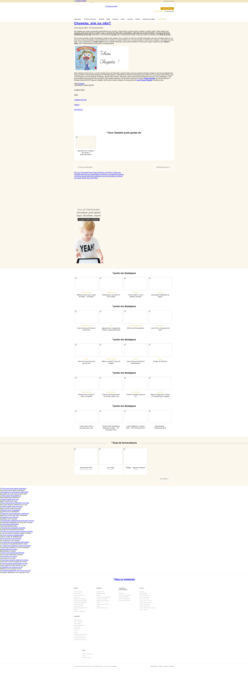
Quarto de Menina (124, 598)
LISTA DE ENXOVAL (90, 19)
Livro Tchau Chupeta (144, 80)
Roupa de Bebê (78, 606)
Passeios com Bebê (111, 292)
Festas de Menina (145, 604)
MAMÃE (101, 19)
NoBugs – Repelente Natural (135, 468)
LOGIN (165, 1)
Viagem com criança (80, 639)
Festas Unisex (144, 609)
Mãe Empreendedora (103, 600)
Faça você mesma (87, 654)
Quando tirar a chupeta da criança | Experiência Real (86, 152)
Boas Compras (78, 591)
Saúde (98, 606)
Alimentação (78, 620)
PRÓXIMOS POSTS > (163, 167)
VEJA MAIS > (164, 478)
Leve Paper (111, 468)
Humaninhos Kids (86, 468)
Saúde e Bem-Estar (80, 637)
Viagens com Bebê (79, 611)
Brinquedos (77, 593)
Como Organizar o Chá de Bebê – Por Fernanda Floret (135, 427)
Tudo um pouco (87, 657)
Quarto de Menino (124, 600)
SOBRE (160, 666)
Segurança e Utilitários (81, 607)
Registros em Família (103, 604)
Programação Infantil (80, 634)
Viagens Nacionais (86, 292)
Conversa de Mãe (102, 599)
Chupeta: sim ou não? (92, 23)
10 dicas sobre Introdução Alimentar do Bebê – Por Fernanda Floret (111, 428)
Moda (76, 632)
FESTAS (137, 19)
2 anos (111, 325)
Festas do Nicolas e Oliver (147, 607)
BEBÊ (108, 19)
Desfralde (77, 627)
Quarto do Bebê (79, 604)
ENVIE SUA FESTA (167, 8)
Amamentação (101, 593)
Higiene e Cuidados (80, 599)
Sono (75, 609)
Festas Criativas (144, 597)
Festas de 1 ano (144, 599)
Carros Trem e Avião (86, 325)
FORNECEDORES (169, 11)
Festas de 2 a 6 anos (146, 600)
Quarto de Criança (79, 636)
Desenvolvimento (79, 595)
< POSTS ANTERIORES (85, 167)
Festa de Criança (145, 595)
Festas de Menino (145, 606)
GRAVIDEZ (77, 19)
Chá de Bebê (143, 593)
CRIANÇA (115, 19)
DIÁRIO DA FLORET (149, 19)
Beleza (99, 595)
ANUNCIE (172, 666)
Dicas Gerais (160, 325)
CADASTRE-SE (171, 1)
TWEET (77, 105)
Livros (76, 630)
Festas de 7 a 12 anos (146, 602)
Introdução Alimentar (80, 600)
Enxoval (86, 359)
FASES (123, 19)
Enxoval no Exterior (111, 359)
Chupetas (81, 83)
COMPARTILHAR (80, 100)
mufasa (114, 666)
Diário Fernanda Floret (135, 325)
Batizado (142, 591)
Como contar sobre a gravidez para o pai (86, 427)
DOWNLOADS (162, 19)
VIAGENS (130, 19)
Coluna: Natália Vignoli (103, 597)
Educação (135, 292)
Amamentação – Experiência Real (160, 427)
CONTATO (166, 666)
